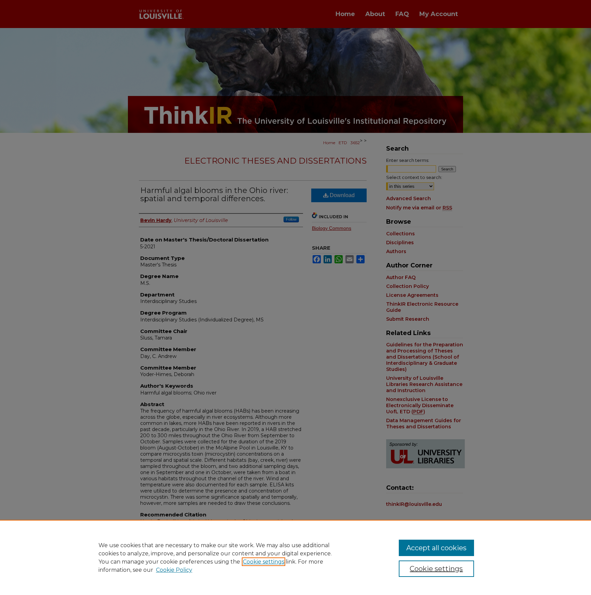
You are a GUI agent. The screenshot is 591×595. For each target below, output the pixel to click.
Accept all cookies (436, 548)
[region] (295, 557)
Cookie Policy (174, 570)
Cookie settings (263, 561)
